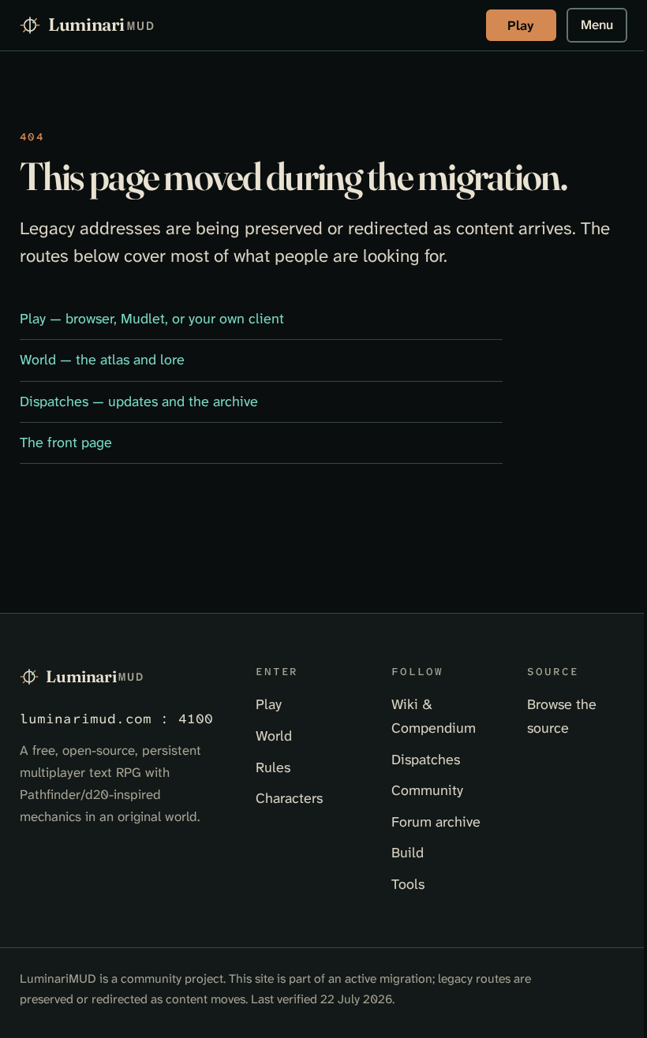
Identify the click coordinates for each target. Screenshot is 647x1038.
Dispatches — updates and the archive (139, 401)
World (274, 735)
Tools (407, 884)
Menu (597, 24)
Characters (289, 798)
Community (427, 790)
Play (520, 25)
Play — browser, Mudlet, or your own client (152, 318)
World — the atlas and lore (102, 359)
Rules (273, 767)
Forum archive (436, 821)
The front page (66, 442)
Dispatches (425, 759)
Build (407, 852)
